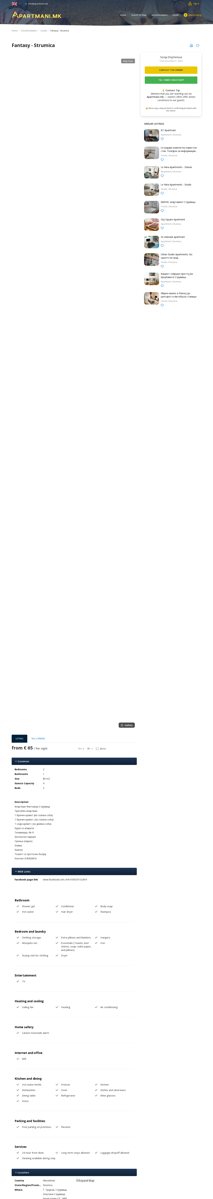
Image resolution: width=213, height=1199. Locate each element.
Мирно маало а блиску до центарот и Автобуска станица (178, 295)
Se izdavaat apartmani (173, 236)
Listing (19, 738)
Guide (176, 14)
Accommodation (159, 14)
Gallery (129, 725)
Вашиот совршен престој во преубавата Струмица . (177, 275)
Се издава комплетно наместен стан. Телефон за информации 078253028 (179, 151)
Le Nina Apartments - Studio (176, 184)
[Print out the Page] (191, 45)
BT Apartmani (168, 130)
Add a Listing (195, 14)
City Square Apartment (173, 219)
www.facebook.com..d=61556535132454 (65, 879)
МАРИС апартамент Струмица (178, 202)
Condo (43, 30)
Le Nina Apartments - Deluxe (176, 167)
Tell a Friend (38, 738)
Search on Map (138, 14)
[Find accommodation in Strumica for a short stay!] (37, 14)
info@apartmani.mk (38, 3)
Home (123, 14)
